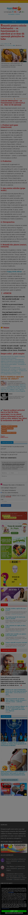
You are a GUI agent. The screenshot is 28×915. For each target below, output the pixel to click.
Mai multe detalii (11, 892)
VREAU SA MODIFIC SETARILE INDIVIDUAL (14, 912)
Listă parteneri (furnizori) (5, 908)
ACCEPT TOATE (14, 911)
